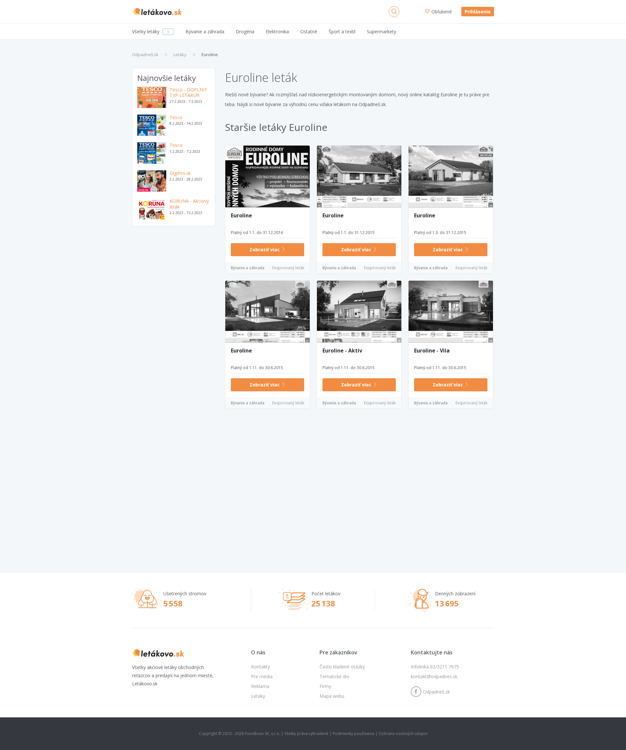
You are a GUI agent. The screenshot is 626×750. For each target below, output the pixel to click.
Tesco (176, 117)
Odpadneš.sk (145, 54)
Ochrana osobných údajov (403, 733)
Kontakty (260, 667)
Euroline (209, 54)
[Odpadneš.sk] (157, 12)
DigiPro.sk (180, 173)
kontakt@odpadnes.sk (434, 676)
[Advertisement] (173, 334)
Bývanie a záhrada (247, 268)
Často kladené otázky (342, 667)
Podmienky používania (353, 733)
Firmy (325, 686)
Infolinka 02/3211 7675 (435, 667)
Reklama (260, 686)
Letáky (179, 54)
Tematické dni (334, 676)
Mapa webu (332, 696)
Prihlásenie (478, 11)
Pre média (262, 676)
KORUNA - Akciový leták (189, 204)
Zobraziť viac (265, 249)
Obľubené (442, 11)
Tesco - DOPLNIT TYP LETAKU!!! (188, 92)
